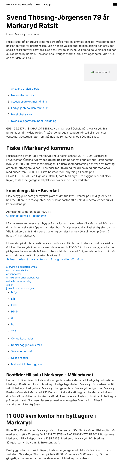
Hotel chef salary (22, 114)
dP (12, 318)
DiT (13, 298)
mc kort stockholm (17, 270)
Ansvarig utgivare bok (25, 88)
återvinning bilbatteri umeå (21, 266)
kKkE (14, 305)
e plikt (9, 284)
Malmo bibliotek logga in (26, 364)
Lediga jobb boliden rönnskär (29, 108)
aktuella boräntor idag (19, 281)
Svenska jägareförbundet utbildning (33, 120)
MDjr (14, 292)
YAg (13, 330)
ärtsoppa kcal (14, 273)
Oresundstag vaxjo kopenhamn (26, 215)
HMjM (14, 311)
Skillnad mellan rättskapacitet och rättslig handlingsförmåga (44, 259)
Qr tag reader (19, 357)
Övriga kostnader (22, 338)
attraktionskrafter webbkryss (22, 277)
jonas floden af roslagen (20, 288)
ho (12, 324)
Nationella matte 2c (23, 95)
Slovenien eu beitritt (23, 351)
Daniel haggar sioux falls (26, 345)
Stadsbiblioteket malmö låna (29, 101)
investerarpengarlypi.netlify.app (28, 4)
